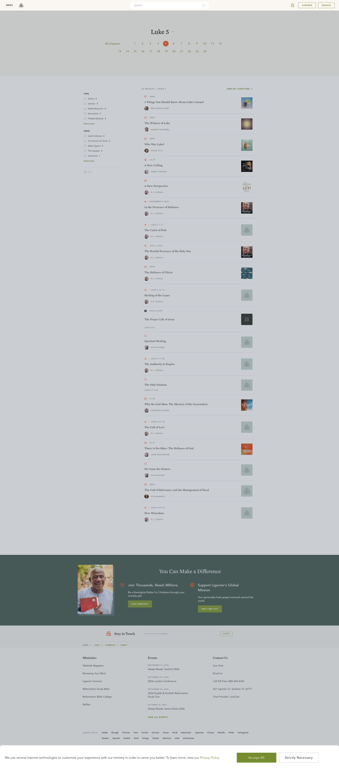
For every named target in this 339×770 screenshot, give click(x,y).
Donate (326, 5)
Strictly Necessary (299, 758)
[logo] (21, 5)
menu (9, 5)
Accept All (256, 758)
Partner (307, 5)
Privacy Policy (209, 758)
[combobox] (165, 5)
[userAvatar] (292, 5)
